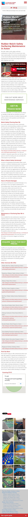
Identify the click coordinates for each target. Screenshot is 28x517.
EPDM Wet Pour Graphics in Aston (11, 499)
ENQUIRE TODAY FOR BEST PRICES (14, 243)
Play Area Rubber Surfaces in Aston (11, 491)
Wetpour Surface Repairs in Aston (11, 495)
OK (20, 383)
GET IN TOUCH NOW (14, 107)
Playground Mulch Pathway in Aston (12, 505)
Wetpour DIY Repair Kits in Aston (11, 497)
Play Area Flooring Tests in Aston (10, 513)
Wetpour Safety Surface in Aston (11, 494)
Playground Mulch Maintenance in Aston (13, 508)
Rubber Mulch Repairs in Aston (11, 506)
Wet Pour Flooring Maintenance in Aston (13, 500)
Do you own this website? (10, 383)
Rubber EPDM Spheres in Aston (10, 511)
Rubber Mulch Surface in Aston (11, 503)
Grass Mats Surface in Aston (9, 509)
